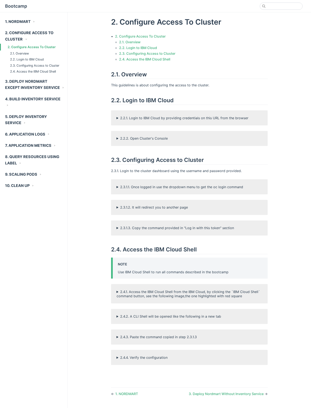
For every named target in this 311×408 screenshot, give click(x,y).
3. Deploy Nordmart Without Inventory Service (226, 394)
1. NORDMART (126, 394)
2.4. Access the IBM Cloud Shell (33, 71)
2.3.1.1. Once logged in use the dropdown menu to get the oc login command (181, 187)
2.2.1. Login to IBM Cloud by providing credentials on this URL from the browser (184, 118)
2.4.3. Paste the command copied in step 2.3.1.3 (158, 337)
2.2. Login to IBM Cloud (27, 59)
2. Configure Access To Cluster (32, 47)
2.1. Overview (19, 53)
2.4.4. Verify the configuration (144, 357)
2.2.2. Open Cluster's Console (144, 138)
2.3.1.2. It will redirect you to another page (154, 207)
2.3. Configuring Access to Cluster (34, 65)
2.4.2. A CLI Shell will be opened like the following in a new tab (170, 316)
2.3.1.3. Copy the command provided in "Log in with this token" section (177, 228)
